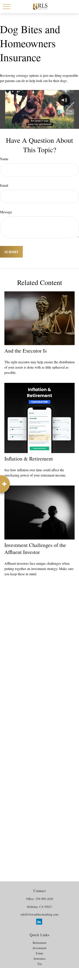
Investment (39, 948)
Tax (39, 964)
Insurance (39, 958)
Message (6, 212)
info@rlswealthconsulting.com (39, 914)
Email (4, 185)
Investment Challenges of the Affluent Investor (35, 548)
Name (4, 158)
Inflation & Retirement (28, 458)
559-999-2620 (44, 899)
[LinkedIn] (39, 922)
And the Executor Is (25, 350)
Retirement (39, 943)
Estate (39, 953)
